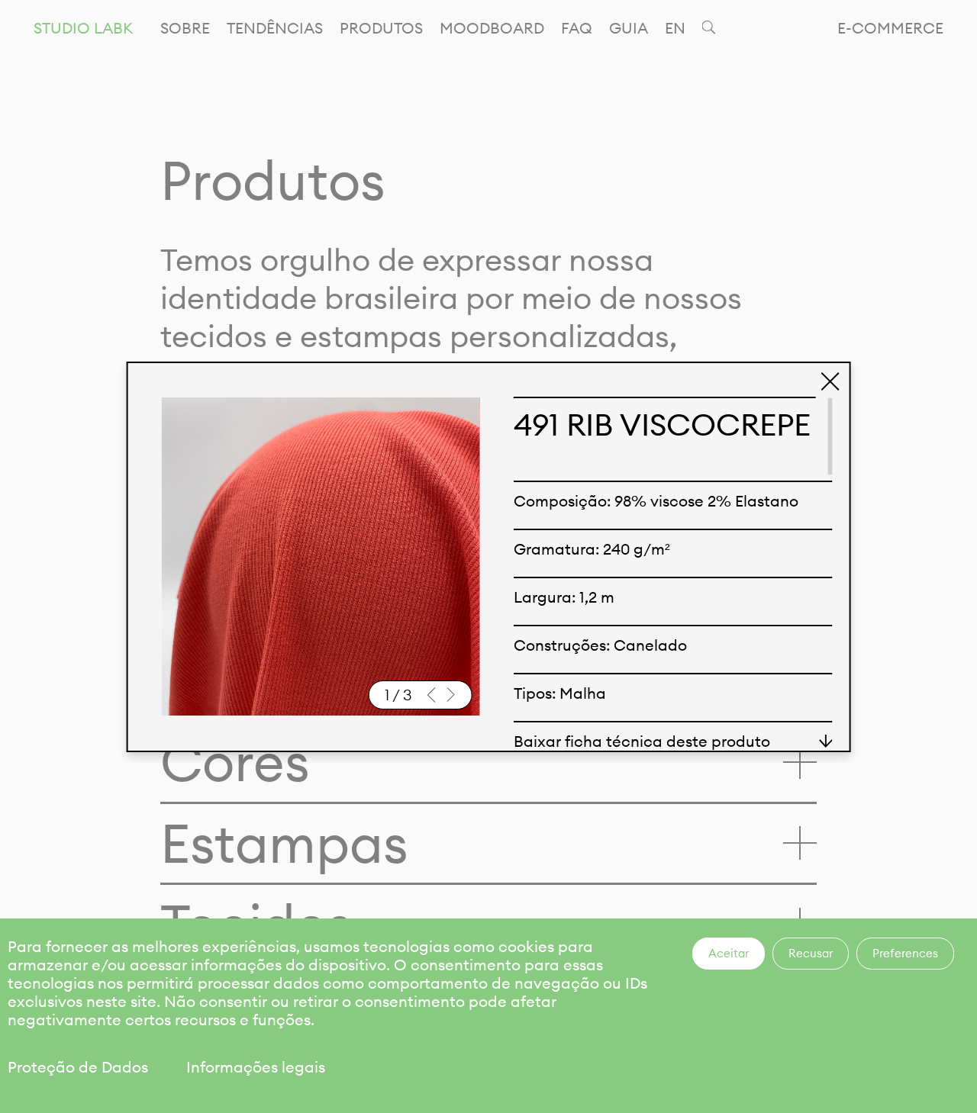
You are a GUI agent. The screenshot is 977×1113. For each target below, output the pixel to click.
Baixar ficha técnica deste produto (642, 741)
